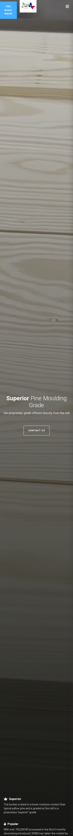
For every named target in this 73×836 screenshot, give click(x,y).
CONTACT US (36, 430)
